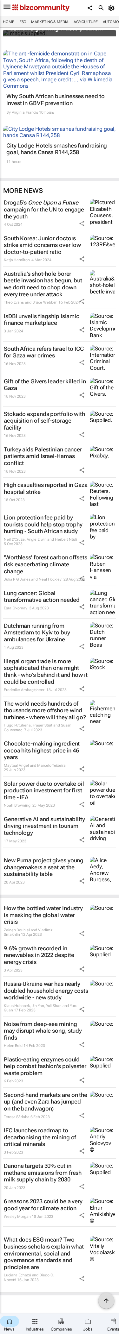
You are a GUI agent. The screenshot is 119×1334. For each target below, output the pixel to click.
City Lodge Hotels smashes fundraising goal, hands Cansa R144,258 (56, 149)
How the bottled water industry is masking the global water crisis (43, 915)
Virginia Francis (25, 112)
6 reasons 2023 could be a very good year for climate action (43, 1204)
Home (8, 22)
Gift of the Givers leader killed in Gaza (45, 385)
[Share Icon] (82, 223)
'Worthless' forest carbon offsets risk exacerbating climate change (45, 564)
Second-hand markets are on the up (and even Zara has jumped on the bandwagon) (45, 1102)
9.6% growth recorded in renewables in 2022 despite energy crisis (39, 955)
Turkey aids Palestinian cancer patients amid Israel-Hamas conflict (43, 456)
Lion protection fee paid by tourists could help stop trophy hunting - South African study (43, 524)
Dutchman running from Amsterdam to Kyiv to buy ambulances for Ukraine (37, 632)
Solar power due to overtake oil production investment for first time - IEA (44, 790)
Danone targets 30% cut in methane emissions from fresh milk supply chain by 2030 (43, 1172)
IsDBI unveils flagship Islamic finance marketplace (41, 319)
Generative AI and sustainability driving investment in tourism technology (44, 826)
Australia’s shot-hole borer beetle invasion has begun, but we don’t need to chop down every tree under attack (43, 284)
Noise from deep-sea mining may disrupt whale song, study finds (43, 1031)
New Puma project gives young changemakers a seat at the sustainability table (43, 867)
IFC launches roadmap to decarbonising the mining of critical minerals (40, 1137)
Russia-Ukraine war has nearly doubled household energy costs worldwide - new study (46, 990)
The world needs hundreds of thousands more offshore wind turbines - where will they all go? (45, 710)
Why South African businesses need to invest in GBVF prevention (55, 99)
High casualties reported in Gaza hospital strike (46, 488)
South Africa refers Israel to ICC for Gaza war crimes (44, 352)
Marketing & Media (49, 22)
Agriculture (86, 22)
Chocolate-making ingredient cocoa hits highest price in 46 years (42, 750)
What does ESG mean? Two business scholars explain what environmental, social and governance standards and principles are (44, 1253)
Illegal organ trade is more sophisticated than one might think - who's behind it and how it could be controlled (46, 671)
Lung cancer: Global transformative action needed (42, 596)
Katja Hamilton (17, 260)
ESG (22, 22)
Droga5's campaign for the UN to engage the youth (44, 209)
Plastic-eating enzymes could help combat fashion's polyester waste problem (45, 1066)
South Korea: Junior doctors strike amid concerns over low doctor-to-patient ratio (42, 245)
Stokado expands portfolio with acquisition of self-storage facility (44, 421)
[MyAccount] (112, 8)
